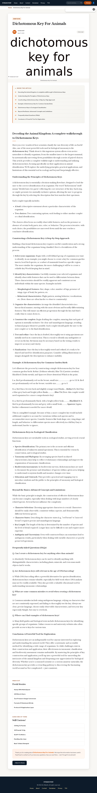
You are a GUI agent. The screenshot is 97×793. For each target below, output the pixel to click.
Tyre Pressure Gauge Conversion (25, 698)
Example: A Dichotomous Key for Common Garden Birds (35, 104)
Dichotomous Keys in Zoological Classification (32, 107)
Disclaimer (35, 3)
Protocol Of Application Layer (24, 707)
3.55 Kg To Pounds (20, 726)
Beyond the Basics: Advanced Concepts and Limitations (35, 111)
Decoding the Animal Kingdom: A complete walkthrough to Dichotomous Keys (41, 92)
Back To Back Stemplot (21, 743)
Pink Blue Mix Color (20, 739)
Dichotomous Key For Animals (43, 752)
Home (15, 3)
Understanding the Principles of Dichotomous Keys (33, 96)
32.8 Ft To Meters (19, 734)
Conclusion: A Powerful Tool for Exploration (31, 119)
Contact (27, 3)
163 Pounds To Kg (19, 730)
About (21, 3)
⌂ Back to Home (19, 763)
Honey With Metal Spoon (22, 689)
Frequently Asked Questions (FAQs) (29, 115)
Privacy (43, 3)
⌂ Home (87, 3)
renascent (6, 3)
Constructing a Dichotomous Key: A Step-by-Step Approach (36, 100)
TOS (48, 3)
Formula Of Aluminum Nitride (23, 703)
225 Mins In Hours (19, 694)
